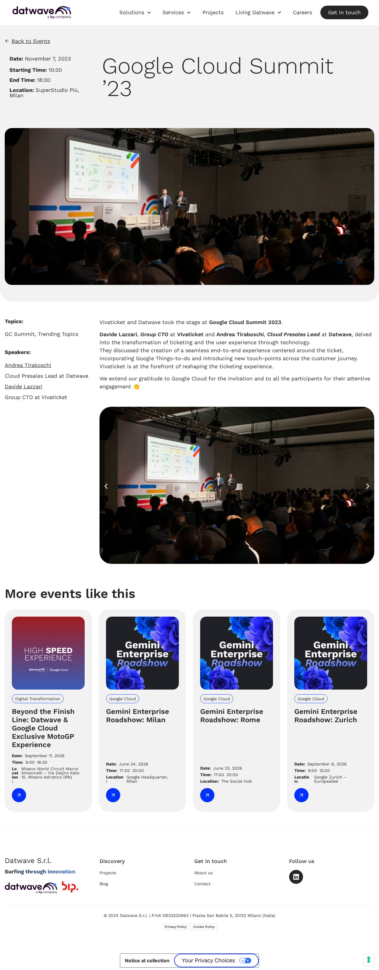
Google (145, 358)
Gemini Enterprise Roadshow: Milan (137, 715)
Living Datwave (254, 12)
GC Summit (20, 334)
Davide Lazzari (118, 334)
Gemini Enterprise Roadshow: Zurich (325, 715)
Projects (213, 12)
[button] (106, 486)
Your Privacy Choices (208, 960)
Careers (302, 12)
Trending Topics (58, 334)
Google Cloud (189, 378)
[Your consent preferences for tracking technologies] (368, 959)
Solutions (131, 12)
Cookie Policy (204, 927)
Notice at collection (147, 960)
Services (173, 12)
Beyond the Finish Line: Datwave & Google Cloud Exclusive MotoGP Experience (43, 728)
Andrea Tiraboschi (240, 334)
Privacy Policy (176, 927)
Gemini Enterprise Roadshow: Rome (231, 715)
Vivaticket (190, 334)
